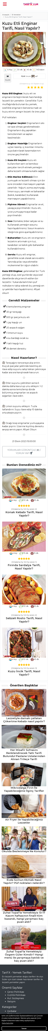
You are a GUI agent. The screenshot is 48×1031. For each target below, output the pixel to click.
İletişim (11, 1001)
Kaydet (7, 80)
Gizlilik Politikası (16, 995)
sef (36, 76)
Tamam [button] (24, 1028)
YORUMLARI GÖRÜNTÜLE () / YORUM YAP (24, 451)
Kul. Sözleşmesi (15, 998)
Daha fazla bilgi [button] (7, 1023)
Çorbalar (12, 1011)
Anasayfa (5, 15)
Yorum (27, 76)
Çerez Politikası (15, 992)
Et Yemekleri (16, 15)
